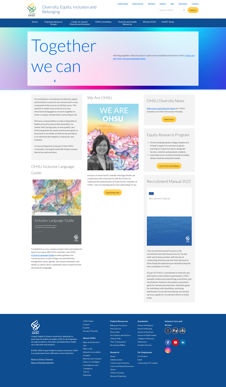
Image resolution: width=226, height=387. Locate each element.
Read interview (112, 192)
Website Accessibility (92, 352)
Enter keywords (166, 14)
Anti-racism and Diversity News (161, 108)
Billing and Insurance (118, 325)
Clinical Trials (115, 338)
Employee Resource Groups (53, 22)
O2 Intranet (143, 356)
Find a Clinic (115, 332)
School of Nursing (145, 329)
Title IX (86, 372)
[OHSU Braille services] (168, 333)
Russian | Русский (90, 331)
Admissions (142, 342)
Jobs (172, 3)
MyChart (151, 3)
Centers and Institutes (119, 363)
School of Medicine (145, 325)
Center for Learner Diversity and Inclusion (79, 22)
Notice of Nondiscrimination (42, 363)
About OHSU (89, 338)
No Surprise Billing (117, 345)
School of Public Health (147, 335)
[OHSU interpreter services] (182, 333)
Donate (163, 3)
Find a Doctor (137, 3)
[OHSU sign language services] (175, 333)
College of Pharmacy (146, 338)
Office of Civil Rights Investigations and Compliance (91, 365)
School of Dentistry (145, 332)
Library (113, 369)
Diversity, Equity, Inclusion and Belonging (69, 9)
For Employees (145, 352)
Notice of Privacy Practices (42, 359)
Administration (116, 360)
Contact (195, 3)
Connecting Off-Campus (148, 363)
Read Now (169, 119)
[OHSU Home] (33, 9)
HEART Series (167, 21)
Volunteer (87, 375)
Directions (183, 3)
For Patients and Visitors (120, 335)
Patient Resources (119, 321)
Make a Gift (87, 349)
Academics (143, 321)
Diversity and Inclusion (92, 359)
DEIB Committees (103, 21)
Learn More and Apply (169, 166)
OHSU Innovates (117, 373)
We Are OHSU (149, 21)
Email (140, 360)
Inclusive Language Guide (42, 255)
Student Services (145, 345)
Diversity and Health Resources (127, 22)
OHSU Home (123, 3)
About (35, 21)
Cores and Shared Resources (122, 366)
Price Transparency (118, 342)
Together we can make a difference (68, 75)
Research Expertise (118, 376)
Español (86, 328)
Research (114, 352)
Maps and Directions (91, 342)
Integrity (86, 355)
